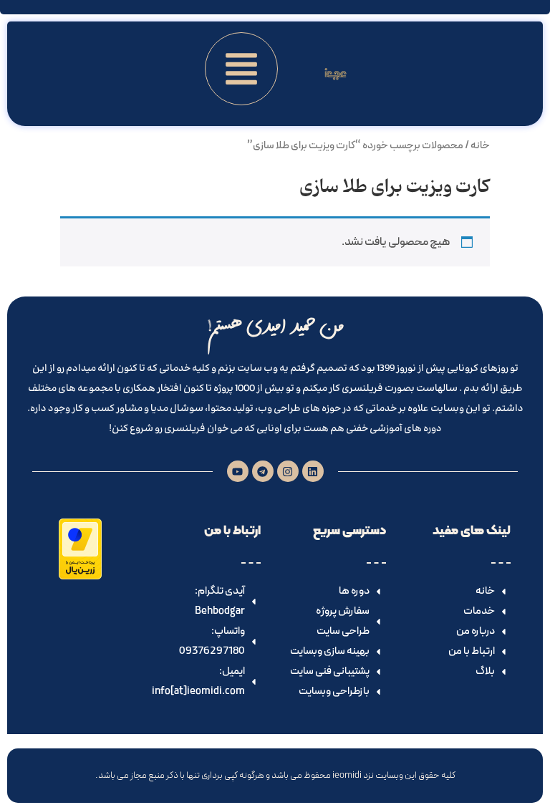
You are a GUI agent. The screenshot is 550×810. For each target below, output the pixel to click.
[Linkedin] (313, 471)
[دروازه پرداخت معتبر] (80, 576)
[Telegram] (263, 471)
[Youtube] (238, 471)
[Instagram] (288, 471)
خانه (480, 145)
